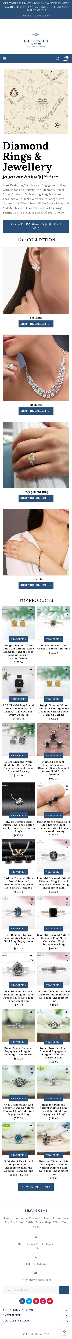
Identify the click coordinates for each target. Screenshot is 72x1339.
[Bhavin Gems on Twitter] (29, 1301)
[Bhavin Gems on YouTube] (49, 1301)
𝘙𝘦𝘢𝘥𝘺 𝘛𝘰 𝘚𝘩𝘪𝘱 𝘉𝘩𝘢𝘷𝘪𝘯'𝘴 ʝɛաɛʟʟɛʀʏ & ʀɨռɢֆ (36, 226)
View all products (36, 1187)
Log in (25, 15)
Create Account (41, 15)
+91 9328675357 (36, 1264)
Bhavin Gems (36, 1210)
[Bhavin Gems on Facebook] (22, 1301)
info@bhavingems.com (36, 1279)
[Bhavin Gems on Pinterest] (36, 1301)
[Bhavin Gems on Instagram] (43, 1301)
